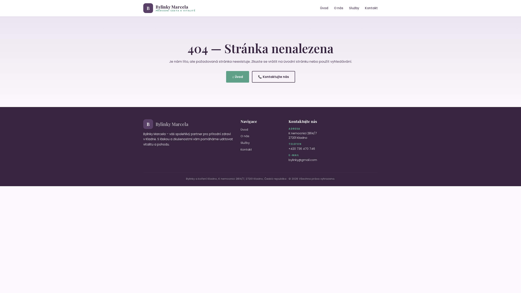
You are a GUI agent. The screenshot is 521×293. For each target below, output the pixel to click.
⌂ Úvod (237, 77)
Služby (354, 8)
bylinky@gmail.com (303, 160)
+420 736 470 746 (302, 149)
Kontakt (371, 8)
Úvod (324, 8)
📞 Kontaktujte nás (273, 77)
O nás (338, 8)
